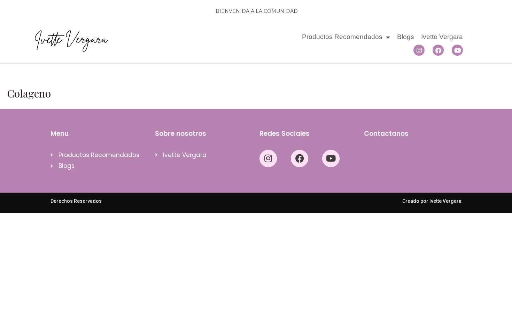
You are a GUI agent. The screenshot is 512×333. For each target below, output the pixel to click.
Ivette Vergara (442, 36)
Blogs (405, 36)
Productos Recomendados (342, 36)
